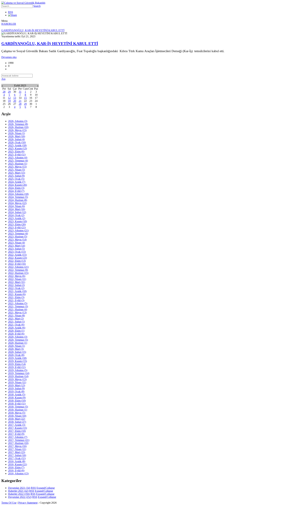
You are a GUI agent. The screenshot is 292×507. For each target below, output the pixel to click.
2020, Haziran (17, 342)
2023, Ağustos (18, 230)
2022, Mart (16, 282)
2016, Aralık (16, 461)
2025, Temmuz (18, 160)
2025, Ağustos (17, 157)
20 (14, 100)
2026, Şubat (16, 139)
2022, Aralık (17, 254)
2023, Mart (16, 245)
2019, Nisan (17, 382)
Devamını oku (9, 57)
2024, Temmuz (18, 197)
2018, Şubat (17, 421)
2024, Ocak (16, 215)
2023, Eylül (17, 227)
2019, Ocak (16, 391)
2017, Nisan (17, 449)
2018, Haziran (17, 409)
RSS (10, 12)
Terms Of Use (8, 502)
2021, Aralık (17, 291)
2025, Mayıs (17, 166)
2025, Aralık (17, 145)
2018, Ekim (17, 400)
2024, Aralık (16, 181)
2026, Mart (16, 136)
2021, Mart (16, 318)
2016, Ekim (16, 467)
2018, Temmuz (18, 406)
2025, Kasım (17, 148)
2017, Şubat (17, 455)
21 (20, 100)
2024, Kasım (17, 184)
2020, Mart (16, 349)
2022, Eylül (17, 263)
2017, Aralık (16, 424)
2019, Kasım (17, 361)
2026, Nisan (16, 133)
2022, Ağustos (18, 266)
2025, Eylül (17, 154)
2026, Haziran (18, 127)
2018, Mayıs (16, 412)
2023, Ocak (17, 251)
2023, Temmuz (18, 233)
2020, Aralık (16, 327)
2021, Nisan (16, 315)
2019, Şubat (16, 388)
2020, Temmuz (18, 339)
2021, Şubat (16, 321)
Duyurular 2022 (20, 497)
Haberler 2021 (18, 490)
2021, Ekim (16, 297)
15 (25, 97)
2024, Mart (16, 209)
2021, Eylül (16, 300)
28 (4, 91)
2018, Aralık (16, 394)
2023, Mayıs (17, 239)
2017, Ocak (17, 458)
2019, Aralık (17, 358)
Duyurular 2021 (19, 487)
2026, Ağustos (17, 121)
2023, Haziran (17, 236)
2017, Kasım (17, 427)
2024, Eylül (16, 191)
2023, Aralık (16, 218)
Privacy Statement (28, 502)
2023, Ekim (17, 224)
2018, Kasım (17, 397)
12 (9, 97)
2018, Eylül (17, 403)
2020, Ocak (16, 355)
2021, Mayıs (17, 312)
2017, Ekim (17, 431)
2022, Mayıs (16, 276)
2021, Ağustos (17, 303)
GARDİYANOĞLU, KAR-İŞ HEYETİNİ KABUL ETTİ (49, 43)
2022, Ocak (16, 288)
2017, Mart (16, 452)
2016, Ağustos (18, 473)
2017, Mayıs (17, 446)
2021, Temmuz (18, 306)
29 (9, 91)
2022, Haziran (18, 273)
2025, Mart (16, 172)
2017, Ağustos (17, 437)
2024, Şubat (17, 212)
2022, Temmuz (18, 270)
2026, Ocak (17, 142)
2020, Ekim (16, 330)
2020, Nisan (16, 345)
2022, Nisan (17, 279)
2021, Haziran (17, 309)
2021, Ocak (16, 324)
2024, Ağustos (18, 194)
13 (14, 97)
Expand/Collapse (45, 487)
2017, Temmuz (18, 440)
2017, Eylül (16, 434)
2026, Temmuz (18, 124)
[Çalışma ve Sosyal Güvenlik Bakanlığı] (23, 2)
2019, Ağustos (17, 370)
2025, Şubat (16, 175)
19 (9, 100)
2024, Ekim (16, 187)
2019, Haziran (18, 376)
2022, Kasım (17, 257)
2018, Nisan (17, 415)
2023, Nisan (16, 242)
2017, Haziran (18, 443)
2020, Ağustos (17, 336)
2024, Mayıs (17, 203)
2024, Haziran (17, 200)
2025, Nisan (16, 169)
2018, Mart (16, 418)
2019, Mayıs (17, 379)
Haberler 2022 (19, 493)
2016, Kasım (17, 464)
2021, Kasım (17, 294)
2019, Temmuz (18, 373)
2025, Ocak (16, 178)
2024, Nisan (16, 206)
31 (20, 91)
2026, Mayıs (17, 130)
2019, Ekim (17, 364)
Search (37, 6)
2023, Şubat (16, 248)
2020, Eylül (16, 333)
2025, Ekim (16, 151)
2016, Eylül (16, 470)
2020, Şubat (17, 352)
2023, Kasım (17, 221)
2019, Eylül (17, 367)
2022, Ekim (17, 260)
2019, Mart (16, 385)
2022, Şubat (16, 285)
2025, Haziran (17, 163)
